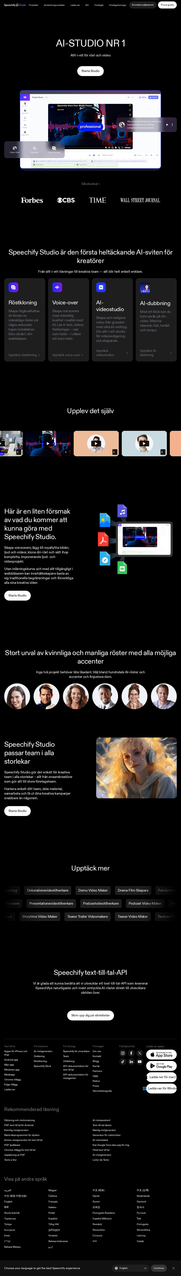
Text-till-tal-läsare (102, 1125)
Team (66, 1056)
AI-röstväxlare (100, 1140)
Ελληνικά (97, 1235)
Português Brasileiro (104, 1212)
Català (140, 1241)
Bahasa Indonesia (58, 1241)
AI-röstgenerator (43, 1051)
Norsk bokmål (11, 1212)
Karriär (96, 1066)
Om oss (97, 1051)
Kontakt (97, 1056)
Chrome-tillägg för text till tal (19, 1149)
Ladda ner (75, 5)
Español (52, 1218)
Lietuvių (141, 1235)
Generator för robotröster (107, 1135)
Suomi (96, 1201)
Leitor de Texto (101, 1159)
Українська (10, 1218)
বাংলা (95, 1241)
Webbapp (9, 1074)
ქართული (54, 1229)
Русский (141, 1212)
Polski (51, 1212)
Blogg (96, 1061)
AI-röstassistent (101, 1120)
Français (53, 1201)
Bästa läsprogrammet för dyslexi (21, 1135)
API (87, 5)
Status (96, 1081)
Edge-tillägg (10, 1084)
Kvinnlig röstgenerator (16, 1130)
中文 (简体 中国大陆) (15, 1195)
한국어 (140, 1207)
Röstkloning (40, 1061)
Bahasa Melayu (12, 1246)
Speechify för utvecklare (76, 1051)
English (8, 1201)
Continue (159, 1268)
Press (96, 1085)
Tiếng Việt (53, 1224)
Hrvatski (52, 1235)
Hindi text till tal (101, 1149)
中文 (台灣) (143, 1190)
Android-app (11, 1059)
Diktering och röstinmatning (19, 1120)
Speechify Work (42, 1066)
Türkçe (8, 1224)
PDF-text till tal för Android (18, 1125)
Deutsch (141, 1201)
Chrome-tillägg (12, 1079)
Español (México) (102, 1218)
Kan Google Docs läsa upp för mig (111, 1145)
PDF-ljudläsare (12, 1145)
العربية (7, 1190)
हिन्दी (6, 1207)
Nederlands (143, 1195)
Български (9, 1229)
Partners (97, 1071)
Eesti (7, 1235)
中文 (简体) (98, 1190)
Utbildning (68, 1061)
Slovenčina (99, 1229)
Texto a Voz (10, 1159)
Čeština (52, 1195)
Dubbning (39, 1056)
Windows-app (11, 1069)
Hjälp (95, 1076)
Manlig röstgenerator (104, 1130)
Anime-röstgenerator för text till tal (23, 1140)
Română (97, 1224)
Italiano (52, 1207)
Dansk (96, 1195)
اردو (50, 1246)
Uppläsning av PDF (14, 1154)
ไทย (139, 1218)
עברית (7, 1241)
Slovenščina (143, 1229)
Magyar (52, 1190)
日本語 (96, 1207)
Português (142, 1224)
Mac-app (9, 1064)
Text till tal (9, 1046)
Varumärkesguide (102, 1090)
